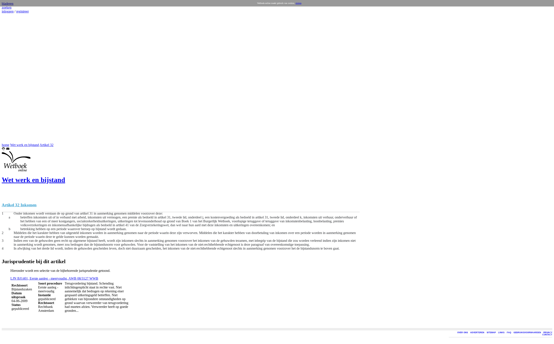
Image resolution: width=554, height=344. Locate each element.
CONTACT (547, 335)
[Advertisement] (15, 78)
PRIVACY (547, 332)
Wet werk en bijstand (24, 145)
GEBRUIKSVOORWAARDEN (527, 332)
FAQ (509, 332)
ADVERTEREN (477, 332)
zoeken (6, 7)
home (5, 145)
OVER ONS (462, 332)
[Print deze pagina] (3, 149)
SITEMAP (491, 332)
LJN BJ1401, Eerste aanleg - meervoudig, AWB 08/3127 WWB (54, 278)
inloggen (8, 11)
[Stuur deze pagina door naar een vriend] (8, 149)
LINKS (501, 332)
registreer (22, 11)
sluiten (298, 3)
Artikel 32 (46, 145)
